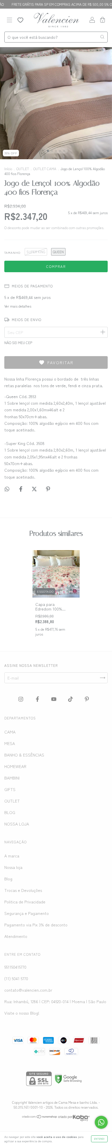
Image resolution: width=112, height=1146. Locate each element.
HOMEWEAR (15, 766)
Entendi (99, 1138)
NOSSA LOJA (16, 824)
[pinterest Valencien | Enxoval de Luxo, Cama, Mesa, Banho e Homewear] (86, 699)
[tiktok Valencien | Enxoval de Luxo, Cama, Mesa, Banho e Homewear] (71, 699)
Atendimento (15, 936)
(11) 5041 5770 (16, 978)
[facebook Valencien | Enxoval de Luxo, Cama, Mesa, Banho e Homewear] (38, 699)
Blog (8, 879)
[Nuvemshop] (40, 1117)
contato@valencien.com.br (28, 990)
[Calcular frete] (102, 332)
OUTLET (22, 168)
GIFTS (10, 789)
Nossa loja (13, 867)
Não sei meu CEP (18, 342)
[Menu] (9, 20)
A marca (11, 856)
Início (8, 168)
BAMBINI (12, 778)
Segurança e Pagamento (26, 913)
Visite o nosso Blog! (21, 1013)
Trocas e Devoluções (23, 890)
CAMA (10, 732)
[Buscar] (102, 37)
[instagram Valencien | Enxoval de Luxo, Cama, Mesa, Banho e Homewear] (21, 699)
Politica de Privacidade (24, 902)
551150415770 (15, 967)
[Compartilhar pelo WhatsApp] (7, 489)
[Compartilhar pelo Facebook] (21, 489)
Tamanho (12, 252)
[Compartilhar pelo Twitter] (35, 489)
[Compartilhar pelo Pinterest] (48, 489)
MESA (9, 743)
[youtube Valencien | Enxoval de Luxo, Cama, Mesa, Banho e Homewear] (54, 699)
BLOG (9, 812)
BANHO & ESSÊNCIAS (24, 755)
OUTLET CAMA (44, 168)
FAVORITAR (60, 362)
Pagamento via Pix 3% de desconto (35, 925)
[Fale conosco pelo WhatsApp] (101, 1122)
